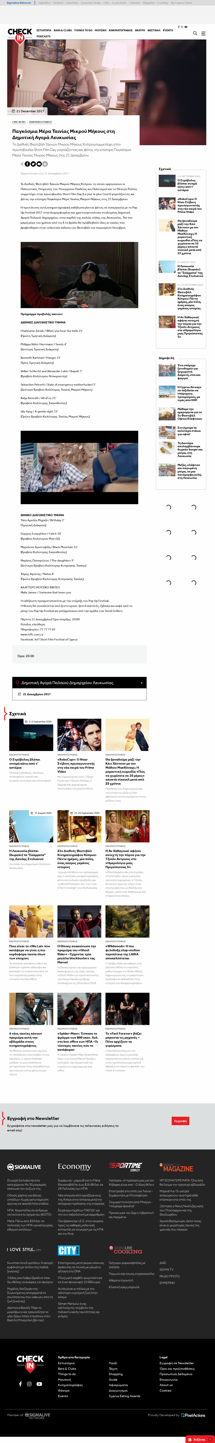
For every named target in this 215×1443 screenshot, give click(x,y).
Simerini (58, 2)
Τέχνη (113, 1369)
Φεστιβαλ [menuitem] (154, 30)
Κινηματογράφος (40, 121)
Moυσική (64, 1379)
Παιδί (113, 1363)
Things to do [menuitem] (83, 30)
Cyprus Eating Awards (124, 1396)
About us (166, 1385)
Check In (135, 2)
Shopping (116, 1374)
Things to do (67, 1374)
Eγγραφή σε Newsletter (177, 1363)
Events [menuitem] (168, 30)
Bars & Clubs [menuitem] (63, 30)
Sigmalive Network (19, 2)
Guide (113, 1379)
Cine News (19, 121)
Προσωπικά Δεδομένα (176, 1374)
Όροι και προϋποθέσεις (177, 1369)
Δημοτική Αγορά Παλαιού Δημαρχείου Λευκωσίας (67, 682)
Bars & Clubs (67, 1369)
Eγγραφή (180, 1121)
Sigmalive (44, 2)
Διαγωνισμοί (118, 1390)
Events (63, 1396)
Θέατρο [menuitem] (140, 30)
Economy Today (91, 2)
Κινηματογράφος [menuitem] (121, 30)
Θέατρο (64, 1390)
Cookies (165, 1390)
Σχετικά (17, 713)
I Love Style (119, 2)
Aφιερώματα (118, 1385)
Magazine (148, 2)
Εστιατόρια (66, 1363)
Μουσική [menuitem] (100, 30)
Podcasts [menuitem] (43, 36)
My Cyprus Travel (181, 2)
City (106, 2)
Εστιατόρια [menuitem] (44, 30)
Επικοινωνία (169, 1379)
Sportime (72, 2)
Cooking (162, 2)
